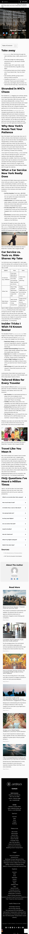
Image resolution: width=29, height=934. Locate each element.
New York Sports (13, 25)
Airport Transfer (15, 838)
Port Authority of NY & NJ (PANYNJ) (14, 910)
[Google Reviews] (14, 927)
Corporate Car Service (19, 21)
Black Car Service (17, 19)
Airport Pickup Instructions (14, 895)
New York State (14, 837)
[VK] (19, 33)
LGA (19, 152)
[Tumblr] (22, 33)
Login (14, 886)
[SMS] (7, 35)
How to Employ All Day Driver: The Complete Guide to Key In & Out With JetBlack (14, 672)
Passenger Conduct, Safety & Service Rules (14, 862)
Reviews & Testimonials (14, 891)
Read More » (6, 620)
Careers (14, 879)
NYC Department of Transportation (13, 553)
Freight (14, 822)
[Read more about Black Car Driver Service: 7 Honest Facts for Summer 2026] (14, 597)
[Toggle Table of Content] (14, 46)
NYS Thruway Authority (14, 908)
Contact (15, 881)
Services (14, 816)
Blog (14, 882)
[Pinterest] (13, 33)
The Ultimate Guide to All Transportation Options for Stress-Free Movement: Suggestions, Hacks (14, 699)
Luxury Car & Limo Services (14, 845)
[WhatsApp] (16, 33)
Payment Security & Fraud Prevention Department (14, 897)
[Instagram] (10, 927)
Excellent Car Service (8, 22)
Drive (14, 820)
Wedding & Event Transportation (14, 847)
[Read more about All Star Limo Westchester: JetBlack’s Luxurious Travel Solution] (14, 720)
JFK (10, 95)
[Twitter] (10, 35)
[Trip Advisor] (16, 927)
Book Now (14, 877)
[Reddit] (4, 35)
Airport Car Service (11, 4)
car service (8, 54)
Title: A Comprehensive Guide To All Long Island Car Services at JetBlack (14, 758)
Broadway (4, 309)
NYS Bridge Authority (14, 906)
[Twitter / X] (9, 33)
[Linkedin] (6, 33)
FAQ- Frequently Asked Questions (14, 898)
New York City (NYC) (14, 842)
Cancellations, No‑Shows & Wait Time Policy (14, 860)
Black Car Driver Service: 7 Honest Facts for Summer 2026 (14, 607)
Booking (14, 823)
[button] (2, 929)
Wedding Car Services (12, 26)
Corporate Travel (14, 840)
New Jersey (14, 831)
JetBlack (3, 4)
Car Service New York (21, 79)
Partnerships (14, 833)
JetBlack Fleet (14, 884)
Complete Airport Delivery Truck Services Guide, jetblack (13, 640)
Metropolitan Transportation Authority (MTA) (14, 912)
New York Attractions (8, 24)
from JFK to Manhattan (10, 195)
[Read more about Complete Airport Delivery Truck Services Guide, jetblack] (14, 630)
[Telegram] (23, 927)
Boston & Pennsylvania (14, 844)
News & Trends (14, 888)
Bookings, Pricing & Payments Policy (14, 859)
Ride (14, 818)
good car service (22, 386)
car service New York (18, 110)
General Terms (14, 857)
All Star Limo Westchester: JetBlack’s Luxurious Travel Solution (14, 730)
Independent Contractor (14, 893)
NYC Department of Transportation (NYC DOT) (14, 913)
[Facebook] (3, 33)
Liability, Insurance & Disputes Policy (14, 864)
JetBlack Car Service (19, 22)
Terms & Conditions (14, 855)
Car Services (10, 21)
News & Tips (14, 835)
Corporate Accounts (15, 890)
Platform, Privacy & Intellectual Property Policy (14, 866)
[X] (8, 927)
